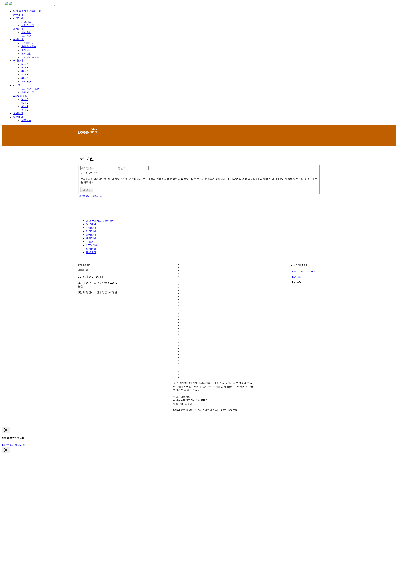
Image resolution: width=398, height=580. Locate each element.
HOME (93, 128)
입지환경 (26, 32)
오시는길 (18, 113)
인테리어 (26, 81)
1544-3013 (297, 276)
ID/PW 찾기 (84, 195)
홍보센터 (18, 116)
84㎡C (25, 78)
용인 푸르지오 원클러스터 (27, 11)
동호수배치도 (28, 46)
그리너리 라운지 (30, 57)
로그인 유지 (91, 172)
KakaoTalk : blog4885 (303, 271)
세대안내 (18, 60)
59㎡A (24, 64)
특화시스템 (27, 92)
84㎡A (24, 71)
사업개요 (26, 21)
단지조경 (26, 53)
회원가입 (97, 195)
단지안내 (18, 39)
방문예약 (18, 14)
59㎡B (24, 67)
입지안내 (18, 28)
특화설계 (26, 50)
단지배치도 (27, 42)
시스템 (17, 85)
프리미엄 (26, 35)
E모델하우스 (20, 95)
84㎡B (24, 74)
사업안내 (18, 18)
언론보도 (26, 120)
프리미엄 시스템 (30, 88)
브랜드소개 (27, 25)
